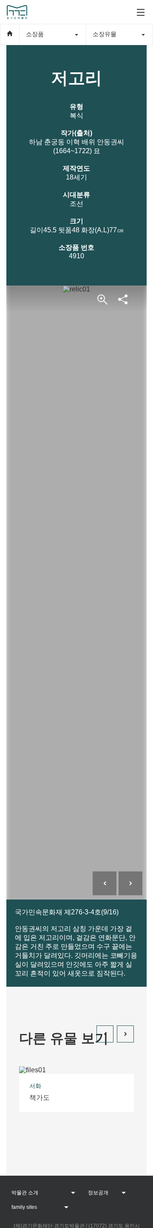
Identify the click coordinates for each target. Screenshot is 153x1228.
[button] (104, 1033)
